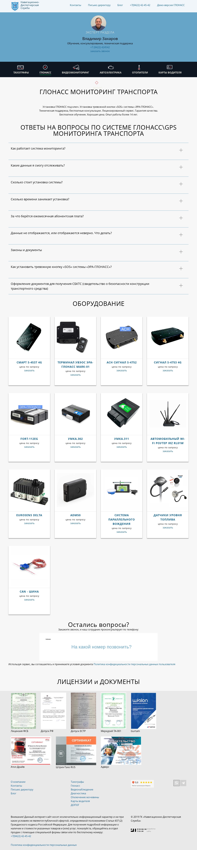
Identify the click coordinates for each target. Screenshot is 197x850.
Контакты (75, 5)
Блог (120, 5)
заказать (29, 370)
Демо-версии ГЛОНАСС (171, 5)
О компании (18, 781)
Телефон (48, 639)
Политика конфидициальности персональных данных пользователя (134, 664)
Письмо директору (99, 5)
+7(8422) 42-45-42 (140, 5)
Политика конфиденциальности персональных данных (44, 845)
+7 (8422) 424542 (100, 47)
